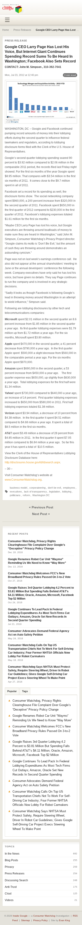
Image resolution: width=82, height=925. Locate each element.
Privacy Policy (40, 920)
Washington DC (41, 495)
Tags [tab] (25, 691)
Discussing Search (16, 880)
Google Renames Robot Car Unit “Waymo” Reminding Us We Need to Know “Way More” (37, 561)
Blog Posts (11, 860)
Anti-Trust (11, 887)
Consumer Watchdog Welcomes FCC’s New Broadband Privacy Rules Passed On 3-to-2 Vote (39, 575)
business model (18, 487)
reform (26, 495)
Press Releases (22, 29)
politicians (15, 495)
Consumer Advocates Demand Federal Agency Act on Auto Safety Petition (38, 633)
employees (69, 487)
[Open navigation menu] (7, 19)
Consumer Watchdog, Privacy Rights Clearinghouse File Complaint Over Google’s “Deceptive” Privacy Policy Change (36, 545)
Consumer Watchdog (44, 916)
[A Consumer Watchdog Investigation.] (14, 8)
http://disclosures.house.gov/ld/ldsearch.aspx (32, 462)
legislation (54, 491)
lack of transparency (35, 491)
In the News (12, 853)
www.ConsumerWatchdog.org (23, 479)
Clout (8, 893)
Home (5, 29)
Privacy (9, 867)
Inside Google (20, 916)
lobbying (66, 491)
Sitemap (25, 920)
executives (16, 491)
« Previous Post (41, 507)
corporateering (37, 487)
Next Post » (41, 514)
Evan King (64, 920)
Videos (9, 900)
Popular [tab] (12, 691)
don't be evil (54, 487)
